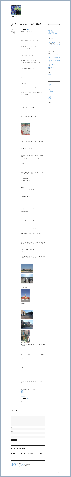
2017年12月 (49, 74)
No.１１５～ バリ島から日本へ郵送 (53, 54)
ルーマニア (49, 98)
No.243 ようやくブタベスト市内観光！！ (53, 33)
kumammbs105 (13, 31)
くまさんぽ (14, 16)
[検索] (59, 24)
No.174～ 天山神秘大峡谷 (15, 466)
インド (49, 86)
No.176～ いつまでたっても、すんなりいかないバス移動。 (19, 464)
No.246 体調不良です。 (51, 30)
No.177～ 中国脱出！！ (14, 463)
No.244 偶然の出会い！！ (51, 32)
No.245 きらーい (50, 31)
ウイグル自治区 (13, 33)
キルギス (49, 90)
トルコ (49, 95)
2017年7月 (49, 78)
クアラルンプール (50, 91)
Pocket (28, 29)
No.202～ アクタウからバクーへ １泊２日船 (54, 60)
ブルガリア (49, 97)
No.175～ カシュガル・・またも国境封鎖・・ (17, 465)
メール (12, 431)
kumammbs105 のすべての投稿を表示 (40, 403)
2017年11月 (49, 75)
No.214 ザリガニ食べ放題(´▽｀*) (52, 64)
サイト (12, 435)
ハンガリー (49, 96)
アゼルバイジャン (50, 84)
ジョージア (49, 92)
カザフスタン (50, 89)
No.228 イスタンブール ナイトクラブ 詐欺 (54, 44)
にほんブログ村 (23, 396)
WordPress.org (50, 106)
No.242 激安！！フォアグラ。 (52, 34)
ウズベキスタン (50, 88)
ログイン (49, 104)
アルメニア (49, 85)
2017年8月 (49, 77)
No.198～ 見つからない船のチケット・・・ (53, 42)
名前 (12, 427)
